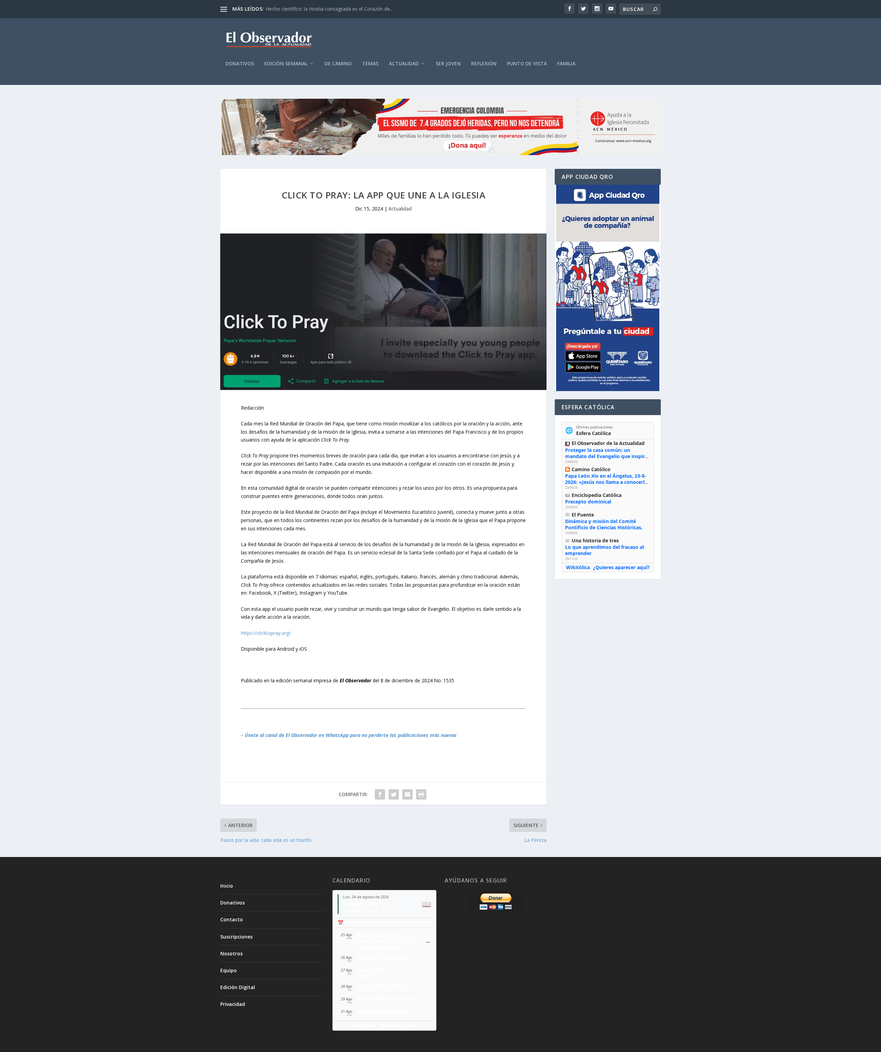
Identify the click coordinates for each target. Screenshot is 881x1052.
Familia (566, 64)
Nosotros (231, 953)
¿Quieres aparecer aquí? (621, 567)
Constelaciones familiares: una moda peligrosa (318, 9)
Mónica (364, 976)
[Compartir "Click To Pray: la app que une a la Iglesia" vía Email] (407, 794)
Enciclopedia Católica (597, 495)
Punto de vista (527, 64)
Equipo (228, 970)
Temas (370, 64)
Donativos (239, 64)
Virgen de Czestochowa (383, 957)
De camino (338, 64)
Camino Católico (591, 469)
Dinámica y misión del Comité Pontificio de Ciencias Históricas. (604, 524)
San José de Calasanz (380, 947)
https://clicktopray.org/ (266, 633)
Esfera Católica (593, 433)
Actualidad (404, 64)
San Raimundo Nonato (382, 1011)
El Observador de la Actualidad (608, 443)
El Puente (583, 514)
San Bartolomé (360, 910)
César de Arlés (372, 969)
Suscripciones (236, 936)
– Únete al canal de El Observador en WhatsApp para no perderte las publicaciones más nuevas (349, 735)
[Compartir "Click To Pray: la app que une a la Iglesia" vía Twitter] (394, 794)
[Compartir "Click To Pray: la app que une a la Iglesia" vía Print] (421, 794)
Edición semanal (286, 64)
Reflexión (484, 64)
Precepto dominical (588, 501)
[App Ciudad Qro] (608, 288)
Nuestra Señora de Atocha (386, 999)
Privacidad (232, 1004)
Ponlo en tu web (398, 1025)
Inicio (226, 885)
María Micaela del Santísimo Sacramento (403, 940)
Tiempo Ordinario (364, 903)
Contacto (231, 919)
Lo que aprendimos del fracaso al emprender (604, 550)
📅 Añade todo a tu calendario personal (385, 922)
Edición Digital (237, 987)
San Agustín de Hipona (382, 986)
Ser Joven (448, 64)
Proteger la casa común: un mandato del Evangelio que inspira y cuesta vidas (606, 456)
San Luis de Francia (378, 934)
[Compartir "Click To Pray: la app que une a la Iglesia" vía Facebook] (380, 794)
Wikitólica (578, 567)
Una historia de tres (595, 540)
